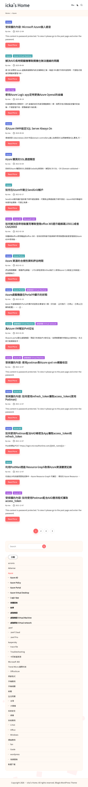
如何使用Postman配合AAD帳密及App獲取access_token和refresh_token (38, 434)
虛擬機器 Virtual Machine (36, 290)
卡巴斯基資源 (15, 656)
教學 (12, 607)
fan (11, 744)
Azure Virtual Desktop (22, 56)
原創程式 (11, 676)
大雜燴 (13, 705)
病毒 (12, 715)
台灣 (12, 700)
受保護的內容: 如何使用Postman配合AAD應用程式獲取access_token (36, 499)
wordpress (15, 754)
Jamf (10, 627)
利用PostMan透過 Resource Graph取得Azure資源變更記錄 (38, 467)
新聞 (10, 691)
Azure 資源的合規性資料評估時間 (24, 261)
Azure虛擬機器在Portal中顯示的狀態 (26, 294)
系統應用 (11, 720)
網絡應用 (11, 739)
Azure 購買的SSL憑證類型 (20, 159)
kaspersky (12, 642)
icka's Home (17, 5)
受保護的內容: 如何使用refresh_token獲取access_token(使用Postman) (40, 397)
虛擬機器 (14, 612)
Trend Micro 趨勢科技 (17, 666)
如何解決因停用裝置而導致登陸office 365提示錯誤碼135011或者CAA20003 (42, 225)
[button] (52, 531)
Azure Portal (19, 290)
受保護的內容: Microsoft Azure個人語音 (28, 27)
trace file (14, 646)
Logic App (10, 90)
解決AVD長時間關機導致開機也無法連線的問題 (32, 61)
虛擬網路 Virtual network (46, 323)
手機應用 (11, 681)
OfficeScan (15, 671)
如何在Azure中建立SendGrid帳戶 (24, 190)
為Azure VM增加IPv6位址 (19, 328)
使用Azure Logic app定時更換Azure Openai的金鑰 (34, 94)
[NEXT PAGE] (52, 531)
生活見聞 (11, 696)
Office (12, 729)
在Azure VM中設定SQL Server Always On (28, 128)
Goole (12, 749)
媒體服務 (14, 602)
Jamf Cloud (15, 632)
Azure (8, 22)
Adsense (11, 568)
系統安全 (11, 710)
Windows (14, 734)
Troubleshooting (17, 651)
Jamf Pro (14, 637)
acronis (11, 563)
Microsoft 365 (29, 219)
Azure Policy (19, 256)
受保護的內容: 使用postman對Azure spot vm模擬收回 (36, 362)
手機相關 (11, 686)
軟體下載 (11, 764)
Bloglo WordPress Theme (66, 782)
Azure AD (17, 219)
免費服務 (14, 759)
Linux (12, 724)
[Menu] (72, 5)
